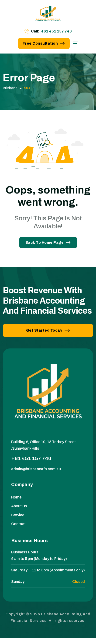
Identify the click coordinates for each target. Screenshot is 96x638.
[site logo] (48, 15)
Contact (18, 524)
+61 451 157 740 (56, 31)
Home (16, 497)
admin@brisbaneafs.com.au (36, 469)
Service (17, 515)
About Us (19, 506)
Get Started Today (44, 330)
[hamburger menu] (75, 43)
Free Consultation (40, 43)
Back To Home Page (44, 242)
